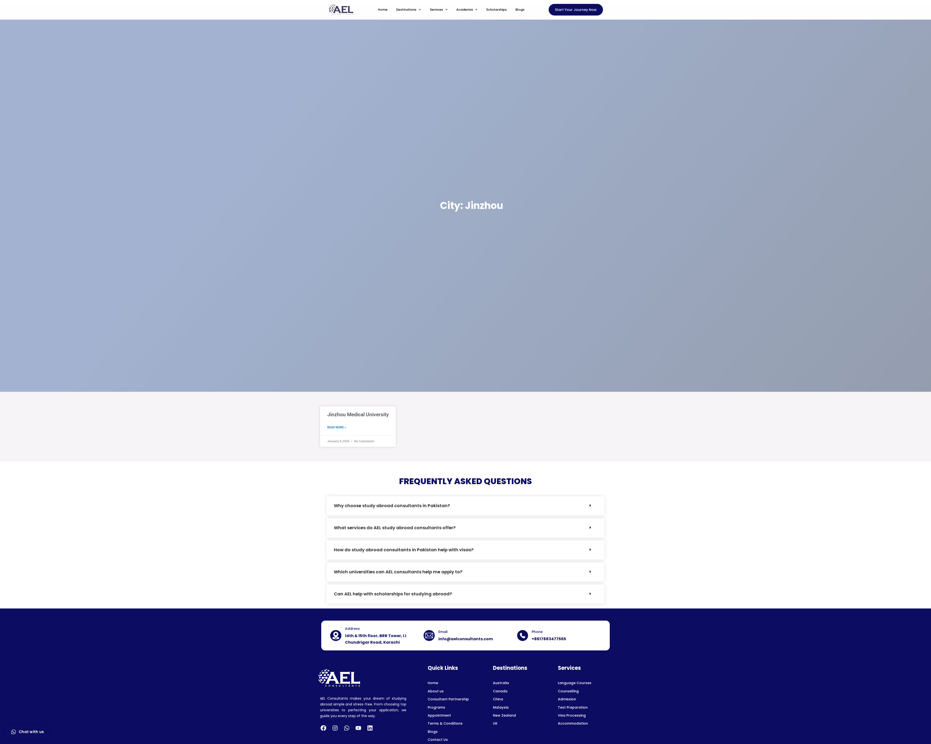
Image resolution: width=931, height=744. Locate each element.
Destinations (406, 9)
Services (436, 9)
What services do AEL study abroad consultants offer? (395, 528)
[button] (466, 505)
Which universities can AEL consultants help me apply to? (398, 572)
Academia (464, 9)
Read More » (336, 427)
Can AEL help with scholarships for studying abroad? (393, 594)
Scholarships (496, 9)
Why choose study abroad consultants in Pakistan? (392, 506)
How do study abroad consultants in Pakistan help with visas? (404, 550)
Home (382, 9)
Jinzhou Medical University (358, 414)
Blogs (519, 9)
